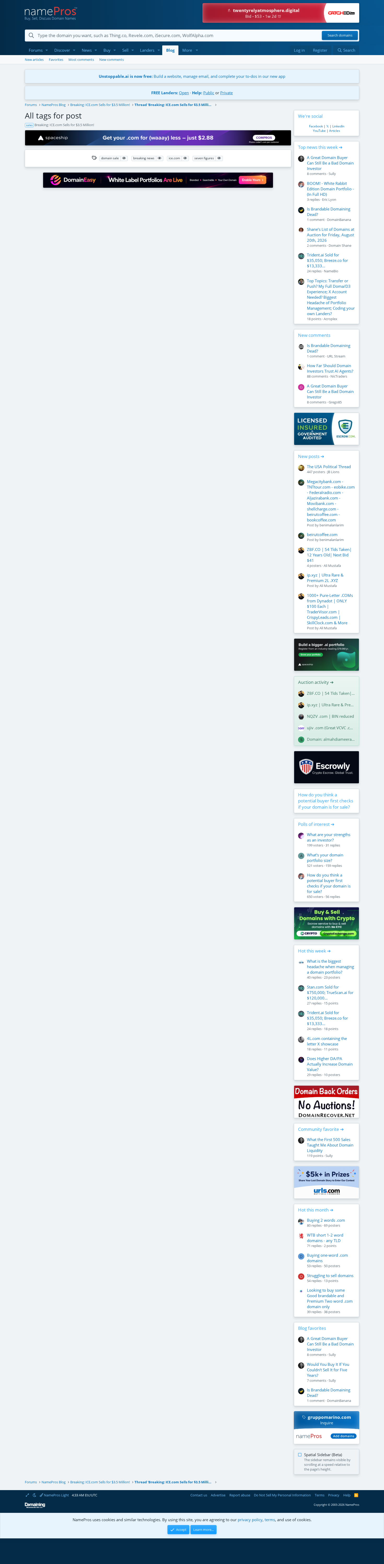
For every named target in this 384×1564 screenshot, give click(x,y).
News (87, 50)
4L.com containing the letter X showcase (327, 1041)
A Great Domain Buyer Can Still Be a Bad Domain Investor (330, 163)
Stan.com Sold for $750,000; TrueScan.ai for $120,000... (330, 992)
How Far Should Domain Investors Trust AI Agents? (330, 368)
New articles (34, 59)
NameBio (331, 271)
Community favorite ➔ (321, 1129)
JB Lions (333, 471)
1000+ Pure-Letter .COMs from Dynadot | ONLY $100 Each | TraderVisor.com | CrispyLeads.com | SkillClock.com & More (330, 609)
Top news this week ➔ (320, 147)
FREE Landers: (164, 92)
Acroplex (330, 318)
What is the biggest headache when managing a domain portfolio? (330, 967)
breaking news (143, 158)
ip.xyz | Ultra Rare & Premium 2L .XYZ (325, 577)
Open (184, 92)
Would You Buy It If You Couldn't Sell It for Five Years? (328, 1370)
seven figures (204, 158)
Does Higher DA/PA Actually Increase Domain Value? (330, 1064)
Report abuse (239, 1495)
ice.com (174, 158)
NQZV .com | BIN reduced (330, 716)
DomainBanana (339, 219)
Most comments (81, 59)
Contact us (198, 1495)
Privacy (333, 1495)
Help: (197, 92)
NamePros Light (56, 1495)
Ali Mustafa (332, 565)
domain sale (110, 158)
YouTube (319, 130)
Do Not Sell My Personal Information (282, 1495)
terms (270, 1519)
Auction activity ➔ (316, 682)
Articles (334, 130)
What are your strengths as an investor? (328, 837)
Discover (62, 50)
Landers (147, 50)
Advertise (218, 1495)
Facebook (316, 126)
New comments (111, 59)
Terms (319, 1495)
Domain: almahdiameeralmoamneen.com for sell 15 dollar (331, 739)
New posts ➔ (311, 456)
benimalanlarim (331, 525)
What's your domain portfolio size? (325, 857)
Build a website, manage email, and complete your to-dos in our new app (192, 76)
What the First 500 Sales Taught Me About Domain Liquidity (330, 1145)
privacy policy (250, 1519)
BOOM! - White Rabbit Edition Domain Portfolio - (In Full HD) (330, 189)
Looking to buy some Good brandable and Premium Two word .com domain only (330, 1298)
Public (208, 92)
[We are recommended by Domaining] (35, 1507)
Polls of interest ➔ (316, 824)
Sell (125, 50)
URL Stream (336, 356)
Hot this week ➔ (314, 951)
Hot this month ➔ (315, 1210)
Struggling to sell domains (330, 1275)
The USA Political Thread (329, 466)
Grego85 (335, 402)
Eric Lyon (329, 199)
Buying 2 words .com (326, 1220)
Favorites (56, 59)
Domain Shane (340, 245)
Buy (106, 50)
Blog (170, 50)
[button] (46, 50)
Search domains (340, 35)
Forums (36, 50)
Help (347, 1495)
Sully (332, 173)
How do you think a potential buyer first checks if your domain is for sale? (325, 801)
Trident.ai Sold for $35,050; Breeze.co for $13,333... (327, 260)
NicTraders (338, 376)
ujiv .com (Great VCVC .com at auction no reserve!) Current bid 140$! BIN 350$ (331, 727)
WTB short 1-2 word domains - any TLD (325, 1237)
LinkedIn (338, 126)
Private (226, 92)
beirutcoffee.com (322, 534)
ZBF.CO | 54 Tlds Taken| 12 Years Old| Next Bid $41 (329, 555)
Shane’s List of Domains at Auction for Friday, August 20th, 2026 (330, 235)
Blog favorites (312, 1328)
